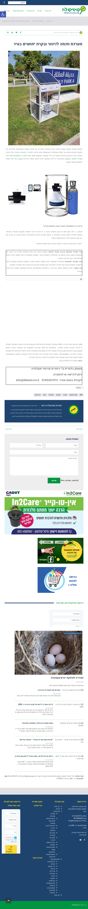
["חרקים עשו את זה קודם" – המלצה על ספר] (69, 741)
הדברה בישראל (52, 829)
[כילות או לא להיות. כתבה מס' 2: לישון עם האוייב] (69, 757)
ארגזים (53, 869)
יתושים (58, 395)
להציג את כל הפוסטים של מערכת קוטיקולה (24, 406)
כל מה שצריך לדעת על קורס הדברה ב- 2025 (35, 704)
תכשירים (52, 890)
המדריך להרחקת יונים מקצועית (67, 678)
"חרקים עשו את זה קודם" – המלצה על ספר (36, 739)
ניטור (44, 395)
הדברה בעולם (51, 842)
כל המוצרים (51, 861)
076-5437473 (77, 816)
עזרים (53, 876)
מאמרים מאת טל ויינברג (50, 855)
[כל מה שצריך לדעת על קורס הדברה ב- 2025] (69, 705)
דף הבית (57, 806)
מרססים (52, 885)
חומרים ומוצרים (52, 815)
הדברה (65, 395)
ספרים (53, 864)
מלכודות (51, 395)
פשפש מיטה (51, 888)
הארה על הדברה (52, 838)
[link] (84, 839)
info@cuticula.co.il (30, 776)
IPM (81, 395)
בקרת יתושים (73, 395)
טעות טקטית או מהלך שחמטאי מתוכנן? (37, 723)
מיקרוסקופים (50, 883)
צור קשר (57, 895)
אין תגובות (57, 33)
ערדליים (52, 871)
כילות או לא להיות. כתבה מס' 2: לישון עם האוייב (34, 756)
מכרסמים (52, 881)
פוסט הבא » (8, 429)
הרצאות (52, 893)
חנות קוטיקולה (55, 859)
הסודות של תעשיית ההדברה (49, 690)
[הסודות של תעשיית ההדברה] (72, 690)
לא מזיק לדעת (50, 826)
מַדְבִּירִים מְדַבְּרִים (52, 834)
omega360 (75, 905)
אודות (58, 809)
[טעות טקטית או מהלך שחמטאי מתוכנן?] (69, 724)
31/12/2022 (64, 33)
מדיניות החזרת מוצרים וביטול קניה (79, 833)
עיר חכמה (37, 395)
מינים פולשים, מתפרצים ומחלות (50, 821)
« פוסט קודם (79, 429)
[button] (3, 14)
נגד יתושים (51, 866)
